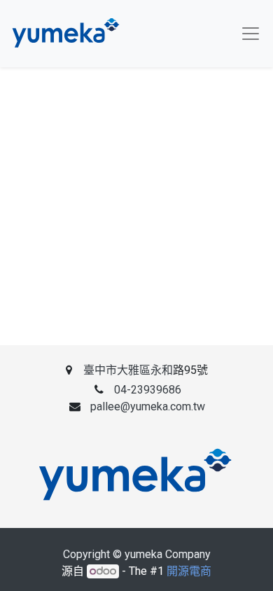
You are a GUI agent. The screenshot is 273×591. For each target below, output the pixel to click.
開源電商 (189, 571)
